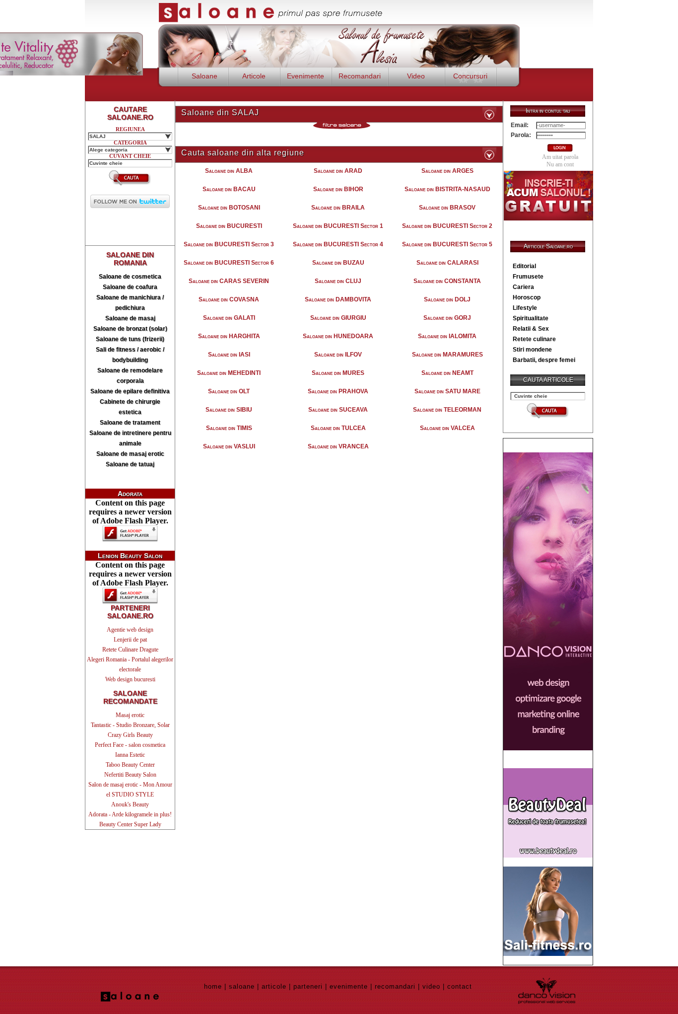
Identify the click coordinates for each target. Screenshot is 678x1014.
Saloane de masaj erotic (130, 453)
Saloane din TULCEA (338, 428)
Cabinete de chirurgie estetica (130, 407)
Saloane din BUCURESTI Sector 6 (229, 262)
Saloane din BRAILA (338, 207)
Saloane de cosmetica (130, 276)
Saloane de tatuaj (130, 464)
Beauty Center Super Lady (130, 824)
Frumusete (528, 276)
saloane (242, 986)
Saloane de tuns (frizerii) (130, 339)
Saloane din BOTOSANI (229, 207)
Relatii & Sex (531, 328)
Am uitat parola (560, 156)
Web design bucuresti (130, 679)
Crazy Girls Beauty (130, 734)
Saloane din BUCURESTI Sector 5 (447, 244)
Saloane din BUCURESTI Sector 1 (338, 225)
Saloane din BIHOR (338, 189)
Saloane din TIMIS (229, 428)
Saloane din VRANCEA (338, 446)
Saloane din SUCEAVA (338, 409)
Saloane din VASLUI (229, 446)
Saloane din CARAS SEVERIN (229, 281)
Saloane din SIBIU (228, 409)
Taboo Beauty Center (130, 764)
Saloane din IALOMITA (447, 336)
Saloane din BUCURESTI (229, 225)
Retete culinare (534, 339)
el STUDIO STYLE (130, 794)
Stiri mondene (532, 349)
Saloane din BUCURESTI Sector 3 (229, 244)
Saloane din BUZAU (338, 262)
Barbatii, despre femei (544, 360)
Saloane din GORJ (447, 317)
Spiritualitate (530, 318)
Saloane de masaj (130, 318)
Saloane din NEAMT (447, 372)
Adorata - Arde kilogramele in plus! (130, 814)
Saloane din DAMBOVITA (338, 299)
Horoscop (527, 297)
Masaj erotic (130, 715)
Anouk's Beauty (130, 804)
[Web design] (548, 747)
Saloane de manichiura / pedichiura (130, 302)
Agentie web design (130, 629)
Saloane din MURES (338, 372)
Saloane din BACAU (229, 189)
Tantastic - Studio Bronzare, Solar (130, 725)
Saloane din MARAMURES (447, 354)
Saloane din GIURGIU (338, 317)
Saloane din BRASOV (447, 207)
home (213, 986)
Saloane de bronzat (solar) (130, 328)
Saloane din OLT (229, 391)
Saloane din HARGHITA (229, 336)
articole (274, 986)
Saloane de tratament (130, 422)
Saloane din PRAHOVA (338, 391)
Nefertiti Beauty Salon (130, 774)
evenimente (349, 986)
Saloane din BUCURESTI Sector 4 (338, 244)
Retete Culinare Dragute (130, 649)
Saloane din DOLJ (447, 299)
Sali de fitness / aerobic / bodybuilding (130, 354)
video (431, 986)
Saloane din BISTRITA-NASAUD (447, 189)
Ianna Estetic (130, 754)
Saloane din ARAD (338, 170)
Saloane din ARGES (447, 170)
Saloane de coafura (130, 287)
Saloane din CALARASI (447, 262)
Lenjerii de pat (130, 639)
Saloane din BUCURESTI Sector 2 (447, 225)
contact (459, 986)
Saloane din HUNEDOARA (338, 336)
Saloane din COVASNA (229, 299)
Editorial (524, 266)
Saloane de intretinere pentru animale (130, 438)
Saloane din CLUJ (338, 281)
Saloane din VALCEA (447, 428)
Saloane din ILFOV (338, 354)
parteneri (308, 986)
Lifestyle (525, 307)
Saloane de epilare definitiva (130, 391)
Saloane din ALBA (229, 170)
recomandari (395, 986)
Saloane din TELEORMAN (447, 409)
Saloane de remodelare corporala (130, 375)
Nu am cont (560, 164)
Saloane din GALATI (229, 317)
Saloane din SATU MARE (447, 391)
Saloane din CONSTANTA (447, 281)
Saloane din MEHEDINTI (229, 372)
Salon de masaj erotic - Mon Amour (130, 784)
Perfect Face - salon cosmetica (130, 744)
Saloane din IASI (229, 354)
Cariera (523, 287)
